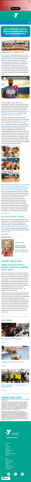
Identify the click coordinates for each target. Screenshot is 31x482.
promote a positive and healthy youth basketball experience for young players (15, 122)
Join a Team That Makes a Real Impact (11, 339)
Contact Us (8, 469)
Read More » (4, 342)
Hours (6, 445)
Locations (7, 443)
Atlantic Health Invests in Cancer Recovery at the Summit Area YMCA (14, 385)
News (6, 458)
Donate (7, 455)
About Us (7, 463)
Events (7, 448)
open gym (7, 231)
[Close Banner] (29, 1)
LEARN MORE (4, 234)
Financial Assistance (10, 453)
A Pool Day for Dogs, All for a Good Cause (12, 362)
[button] (29, 22)
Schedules (7, 446)
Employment (8, 465)
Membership (8, 450)
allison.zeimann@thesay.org (22, 250)
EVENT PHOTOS (5, 213)
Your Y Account (9, 460)
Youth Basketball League (16, 115)
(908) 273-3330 (19, 251)
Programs (7, 452)
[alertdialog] (15, 5)
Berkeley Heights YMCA (10, 58)
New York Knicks (7, 55)
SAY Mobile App (9, 462)
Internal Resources (10, 467)
